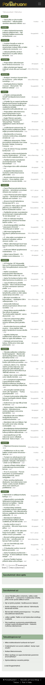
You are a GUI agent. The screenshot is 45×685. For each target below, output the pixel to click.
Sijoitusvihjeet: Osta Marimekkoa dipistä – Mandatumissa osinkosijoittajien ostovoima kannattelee (14, 410)
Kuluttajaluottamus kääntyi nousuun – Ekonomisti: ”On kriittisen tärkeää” (12, 86)
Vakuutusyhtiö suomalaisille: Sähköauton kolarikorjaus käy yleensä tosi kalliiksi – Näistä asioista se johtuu (13, 502)
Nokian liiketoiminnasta (13, 651)
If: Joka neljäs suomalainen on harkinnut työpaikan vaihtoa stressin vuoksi (14, 239)
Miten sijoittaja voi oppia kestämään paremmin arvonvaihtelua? (21, 656)
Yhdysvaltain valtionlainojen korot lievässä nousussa (13, 63)
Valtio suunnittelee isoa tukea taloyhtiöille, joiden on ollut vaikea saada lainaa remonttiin (14, 293)
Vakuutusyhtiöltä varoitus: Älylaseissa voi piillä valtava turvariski (12, 53)
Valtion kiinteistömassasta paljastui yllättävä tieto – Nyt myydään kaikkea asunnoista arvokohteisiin (12, 33)
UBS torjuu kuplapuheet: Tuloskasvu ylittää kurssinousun (13, 232)
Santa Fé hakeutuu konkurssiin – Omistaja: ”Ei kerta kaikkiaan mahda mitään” (15, 554)
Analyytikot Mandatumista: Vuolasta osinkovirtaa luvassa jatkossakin (13, 173)
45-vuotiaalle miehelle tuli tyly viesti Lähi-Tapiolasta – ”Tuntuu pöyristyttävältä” (13, 392)
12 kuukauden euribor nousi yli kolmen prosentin (14, 549)
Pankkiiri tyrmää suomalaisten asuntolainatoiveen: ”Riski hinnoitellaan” (13, 162)
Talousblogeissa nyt (12, 637)
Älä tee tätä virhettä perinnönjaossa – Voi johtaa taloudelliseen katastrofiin (22, 613)
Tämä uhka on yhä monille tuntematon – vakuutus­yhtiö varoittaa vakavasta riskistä (12, 21)
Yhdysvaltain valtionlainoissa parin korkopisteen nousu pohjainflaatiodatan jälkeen (13, 113)
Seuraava (12, 565)
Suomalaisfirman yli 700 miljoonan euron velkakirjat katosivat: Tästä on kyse (12, 437)
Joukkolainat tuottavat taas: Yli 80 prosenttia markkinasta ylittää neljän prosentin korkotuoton (14, 129)
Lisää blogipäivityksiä (12, 666)
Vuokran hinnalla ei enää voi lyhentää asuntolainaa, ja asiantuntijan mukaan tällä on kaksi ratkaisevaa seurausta (14, 46)
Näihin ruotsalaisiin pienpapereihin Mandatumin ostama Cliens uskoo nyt (12, 273)
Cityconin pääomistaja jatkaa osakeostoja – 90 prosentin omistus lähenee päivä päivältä (13, 320)
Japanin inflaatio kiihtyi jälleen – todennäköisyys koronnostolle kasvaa (14, 467)
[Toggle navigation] (39, 3)
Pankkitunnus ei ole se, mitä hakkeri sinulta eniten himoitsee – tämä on (14, 452)
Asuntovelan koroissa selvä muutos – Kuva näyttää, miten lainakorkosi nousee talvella (13, 179)
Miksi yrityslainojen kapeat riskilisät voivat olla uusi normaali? (14, 68)
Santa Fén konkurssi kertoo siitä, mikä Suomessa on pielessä (14, 279)
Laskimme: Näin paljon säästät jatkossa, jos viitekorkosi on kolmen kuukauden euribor (14, 207)
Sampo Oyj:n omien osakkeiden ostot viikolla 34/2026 (14, 376)
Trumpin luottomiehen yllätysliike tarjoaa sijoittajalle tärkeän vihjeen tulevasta (14, 398)
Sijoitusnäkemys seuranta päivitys (17, 660)
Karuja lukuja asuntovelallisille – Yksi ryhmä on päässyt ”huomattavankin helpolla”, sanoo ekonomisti (14, 313)
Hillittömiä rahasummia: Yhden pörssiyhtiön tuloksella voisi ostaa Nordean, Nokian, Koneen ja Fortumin (14, 143)
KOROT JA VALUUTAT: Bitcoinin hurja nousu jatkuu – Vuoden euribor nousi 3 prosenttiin (14, 532)
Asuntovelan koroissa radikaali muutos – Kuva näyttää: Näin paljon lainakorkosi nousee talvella (14, 328)
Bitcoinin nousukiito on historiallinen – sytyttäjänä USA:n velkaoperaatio (14, 299)
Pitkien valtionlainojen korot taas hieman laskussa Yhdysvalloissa (14, 245)
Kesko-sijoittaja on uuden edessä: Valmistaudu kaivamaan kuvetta (22, 607)
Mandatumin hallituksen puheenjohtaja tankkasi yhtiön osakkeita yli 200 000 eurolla (13, 519)
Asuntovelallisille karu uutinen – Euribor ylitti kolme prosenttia (14, 361)
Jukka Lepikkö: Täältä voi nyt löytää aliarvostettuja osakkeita (22, 618)
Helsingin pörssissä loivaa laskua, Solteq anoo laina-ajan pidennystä (13, 343)
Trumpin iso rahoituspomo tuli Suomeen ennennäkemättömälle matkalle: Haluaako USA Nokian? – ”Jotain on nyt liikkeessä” (14, 460)
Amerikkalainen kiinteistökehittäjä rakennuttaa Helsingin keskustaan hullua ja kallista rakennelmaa (15, 430)
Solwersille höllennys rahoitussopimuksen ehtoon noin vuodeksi (14, 306)
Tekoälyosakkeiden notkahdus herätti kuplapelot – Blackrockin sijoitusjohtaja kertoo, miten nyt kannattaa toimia (14, 355)
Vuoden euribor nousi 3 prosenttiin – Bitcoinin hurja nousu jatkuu (14, 526)
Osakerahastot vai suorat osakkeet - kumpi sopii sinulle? (22, 647)
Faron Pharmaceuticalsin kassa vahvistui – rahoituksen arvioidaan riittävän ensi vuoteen (14, 190)
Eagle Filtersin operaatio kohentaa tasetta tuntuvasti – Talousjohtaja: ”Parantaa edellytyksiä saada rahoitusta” (13, 121)
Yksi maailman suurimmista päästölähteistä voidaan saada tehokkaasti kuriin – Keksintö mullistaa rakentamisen (20, 624)
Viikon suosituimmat (16, 568)
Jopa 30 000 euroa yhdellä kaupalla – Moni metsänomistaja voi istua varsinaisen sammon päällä (14, 285)
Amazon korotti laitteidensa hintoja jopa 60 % (13, 202)
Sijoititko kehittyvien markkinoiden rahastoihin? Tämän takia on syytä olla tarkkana (14, 336)
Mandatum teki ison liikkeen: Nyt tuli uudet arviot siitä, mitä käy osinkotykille (14, 424)
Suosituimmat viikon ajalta (14, 575)
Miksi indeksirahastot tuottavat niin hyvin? (20, 642)
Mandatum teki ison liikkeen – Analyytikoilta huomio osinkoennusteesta (13, 417)
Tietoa (16, 682)
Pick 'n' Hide (27, 682)
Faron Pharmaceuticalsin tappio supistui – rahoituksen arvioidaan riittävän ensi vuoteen (14, 196)
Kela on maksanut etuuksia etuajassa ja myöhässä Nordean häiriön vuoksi (14, 220)
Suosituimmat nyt (10, 590)
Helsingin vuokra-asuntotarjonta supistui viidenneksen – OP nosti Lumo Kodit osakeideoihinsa (14, 155)
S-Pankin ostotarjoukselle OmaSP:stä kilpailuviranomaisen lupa (13, 97)
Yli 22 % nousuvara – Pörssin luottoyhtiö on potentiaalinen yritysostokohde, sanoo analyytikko (13, 474)
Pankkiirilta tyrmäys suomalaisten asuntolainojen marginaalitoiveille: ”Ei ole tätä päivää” (15, 214)
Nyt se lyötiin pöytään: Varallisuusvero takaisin (21, 603)
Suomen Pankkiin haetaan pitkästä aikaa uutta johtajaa (12, 560)
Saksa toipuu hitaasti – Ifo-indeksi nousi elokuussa (12, 255)
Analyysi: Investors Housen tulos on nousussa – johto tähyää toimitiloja (14, 79)
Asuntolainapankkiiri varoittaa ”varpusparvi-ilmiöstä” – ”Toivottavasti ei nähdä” (13, 227)
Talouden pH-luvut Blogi (29, 680)
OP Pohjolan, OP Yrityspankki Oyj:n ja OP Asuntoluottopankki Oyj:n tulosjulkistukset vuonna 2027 (15, 265)
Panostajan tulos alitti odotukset (15, 166)
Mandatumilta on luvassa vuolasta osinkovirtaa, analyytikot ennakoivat (14, 136)
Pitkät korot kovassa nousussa (15, 446)
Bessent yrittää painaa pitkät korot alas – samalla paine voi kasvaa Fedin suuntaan (13, 539)
